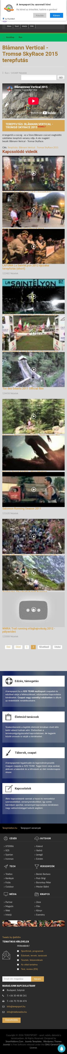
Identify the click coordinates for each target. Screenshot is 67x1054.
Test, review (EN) (29, 969)
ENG (32, 26)
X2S (7, 851)
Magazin (9, 906)
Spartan (9, 855)
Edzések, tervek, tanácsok (34, 955)
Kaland (39, 846)
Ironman (9, 859)
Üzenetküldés (11, 1020)
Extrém (39, 859)
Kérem (56, 15)
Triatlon (8, 874)
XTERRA (9, 846)
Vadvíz (39, 851)
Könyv (39, 911)
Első (8, 647)
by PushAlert (10, 18)
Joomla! (6, 1045)
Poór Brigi (40, 878)
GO (61, 77)
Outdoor (9, 887)
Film (38, 906)
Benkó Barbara (43, 874)
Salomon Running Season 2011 (21, 508)
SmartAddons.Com (14, 1041)
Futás (8, 883)
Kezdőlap (10, 37)
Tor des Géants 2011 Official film (22, 388)
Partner (8, 902)
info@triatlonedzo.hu (17, 1012)
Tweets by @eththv (11, 937)
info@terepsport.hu (16, 1007)
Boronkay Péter (43, 883)
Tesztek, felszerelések (32, 960)
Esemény (40, 915)
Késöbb (40, 15)
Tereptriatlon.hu (9, 828)
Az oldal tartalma (29, 964)
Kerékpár (9, 878)
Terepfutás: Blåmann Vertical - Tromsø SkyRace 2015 (33, 148)
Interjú (24, 26)
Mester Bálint (42, 887)
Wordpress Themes (52, 1041)
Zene (38, 902)
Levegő (39, 855)
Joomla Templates (33, 1041)
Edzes (9, 26)
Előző (18, 647)
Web (7, 911)
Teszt (17, 26)
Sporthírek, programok (32, 951)
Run (20, 37)
